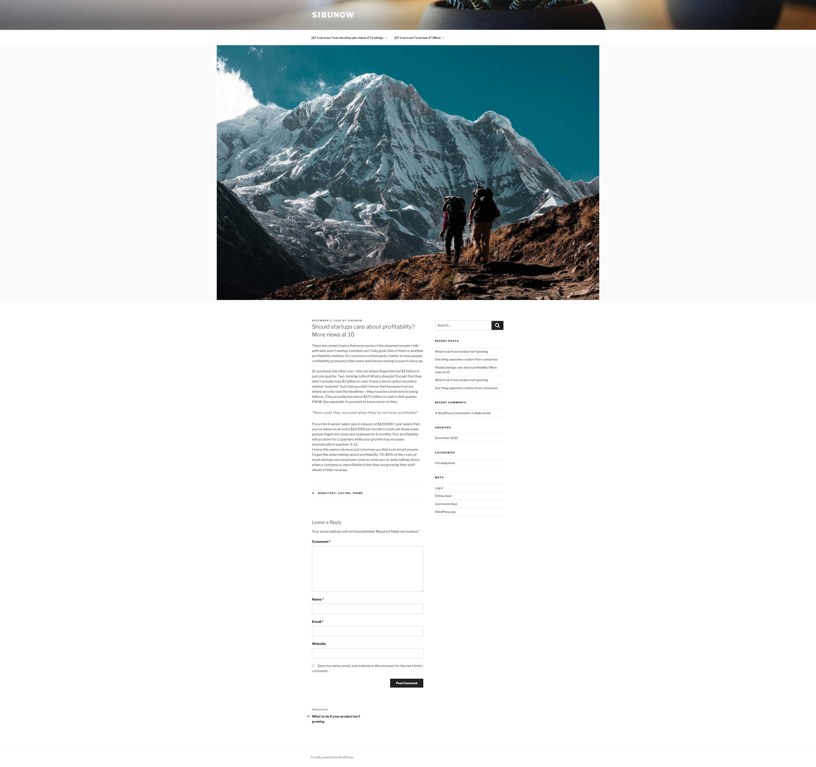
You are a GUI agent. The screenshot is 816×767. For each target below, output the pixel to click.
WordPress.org (445, 512)
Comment (321, 542)
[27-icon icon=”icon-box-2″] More (417, 37)
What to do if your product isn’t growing (461, 351)
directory (327, 493)
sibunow (355, 320)
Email (317, 622)
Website (319, 644)
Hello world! (482, 413)
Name (318, 599)
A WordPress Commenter (452, 413)
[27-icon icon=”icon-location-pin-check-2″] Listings (347, 37)
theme (358, 493)
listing (344, 493)
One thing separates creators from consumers (466, 359)
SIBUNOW (333, 15)
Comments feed (446, 504)
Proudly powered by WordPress (332, 757)
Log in (439, 488)
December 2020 (446, 438)
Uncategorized (445, 463)
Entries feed (443, 496)
